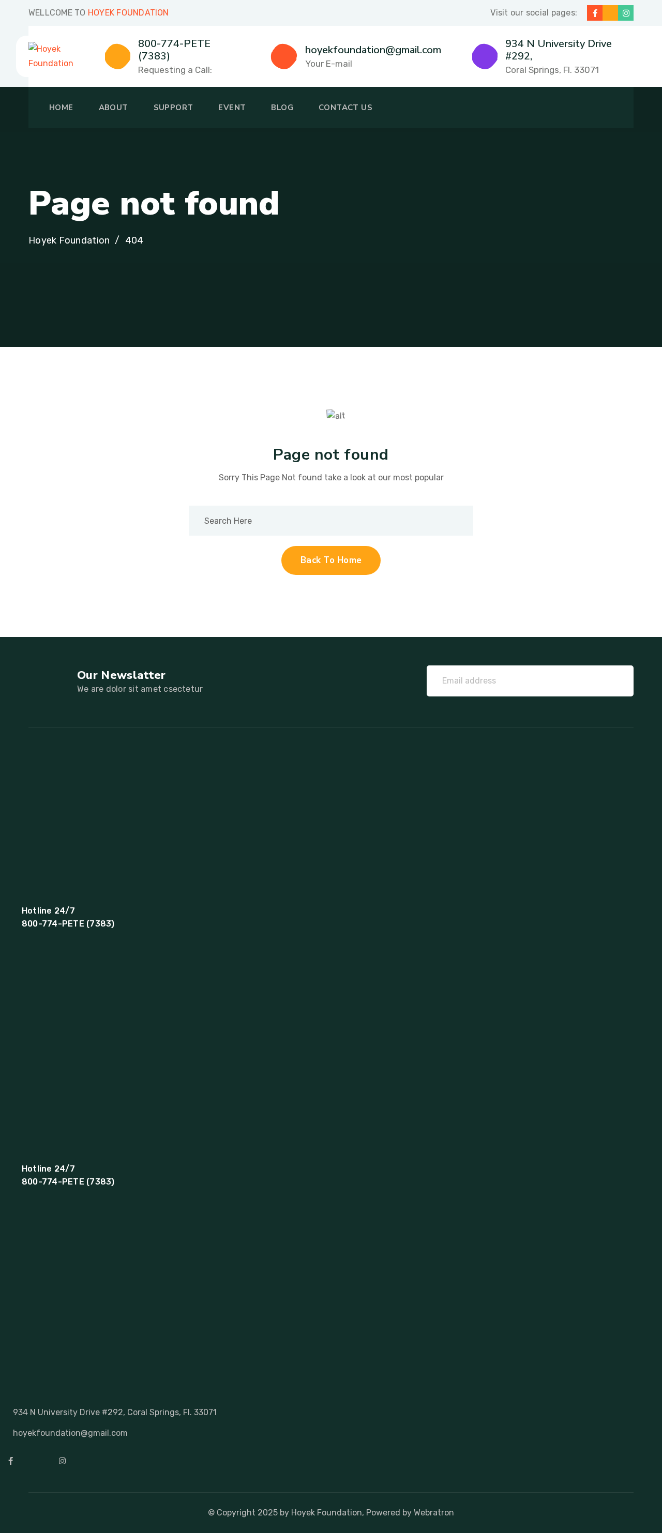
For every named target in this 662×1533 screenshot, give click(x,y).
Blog (282, 107)
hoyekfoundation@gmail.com (373, 50)
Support (173, 107)
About (113, 107)
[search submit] (449, 520)
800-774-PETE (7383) (174, 50)
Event (232, 107)
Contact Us (345, 107)
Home (61, 107)
